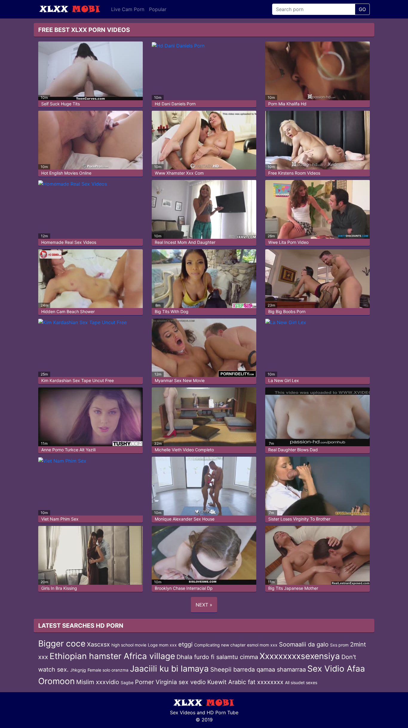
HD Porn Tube (222, 712)
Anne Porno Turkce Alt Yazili (68, 449)
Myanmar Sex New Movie (180, 380)
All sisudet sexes (301, 682)
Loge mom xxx (162, 644)
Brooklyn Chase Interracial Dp (184, 588)
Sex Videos (182, 712)
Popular (157, 9)
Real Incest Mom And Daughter (185, 242)
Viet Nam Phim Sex (60, 518)
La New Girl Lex (283, 380)
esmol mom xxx (262, 644)
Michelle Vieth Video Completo (184, 449)
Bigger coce (61, 643)
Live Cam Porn (127, 9)
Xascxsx (98, 644)
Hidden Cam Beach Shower (68, 311)
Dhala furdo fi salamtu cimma (217, 657)
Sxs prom (339, 644)
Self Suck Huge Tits (60, 103)
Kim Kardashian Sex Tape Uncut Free (77, 380)
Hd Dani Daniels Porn (175, 103)
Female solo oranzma (108, 669)
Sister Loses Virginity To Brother (299, 518)
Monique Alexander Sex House (184, 518)
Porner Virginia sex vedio (170, 682)
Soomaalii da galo (304, 644)
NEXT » (204, 605)
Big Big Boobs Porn (287, 311)
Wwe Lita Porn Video (288, 242)
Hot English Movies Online (66, 173)
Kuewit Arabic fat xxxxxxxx (245, 682)
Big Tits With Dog (171, 311)
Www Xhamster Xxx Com (179, 173)
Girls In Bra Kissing (59, 588)
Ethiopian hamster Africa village (112, 656)
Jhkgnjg (78, 669)
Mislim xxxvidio (97, 682)
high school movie (128, 644)
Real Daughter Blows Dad (293, 449)
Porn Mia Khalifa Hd (287, 103)
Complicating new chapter (220, 644)
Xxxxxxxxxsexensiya (300, 656)
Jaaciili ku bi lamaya (169, 669)
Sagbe (127, 682)
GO (362, 9)
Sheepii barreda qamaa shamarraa (258, 669)
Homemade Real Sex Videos (68, 242)
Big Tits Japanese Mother (293, 588)
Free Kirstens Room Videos (294, 173)
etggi (185, 644)
